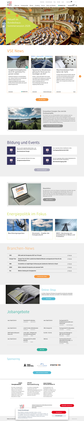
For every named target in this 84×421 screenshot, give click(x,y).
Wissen (31, 5)
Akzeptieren (59, 412)
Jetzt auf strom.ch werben (42, 372)
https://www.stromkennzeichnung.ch (34, 389)
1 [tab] (40, 95)
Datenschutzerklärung (22, 417)
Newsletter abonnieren (67, 405)
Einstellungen (58, 415)
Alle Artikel (48, 298)
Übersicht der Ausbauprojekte (53, 125)
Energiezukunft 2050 (70, 5)
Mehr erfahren (49, 199)
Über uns (17, 5)
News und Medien (51, 5)
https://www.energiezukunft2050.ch (18, 389)
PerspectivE (62, 5)
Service (43, 5)
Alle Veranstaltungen (42, 169)
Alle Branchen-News (42, 276)
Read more (18, 74)
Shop (55, 1)
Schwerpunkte (24, 5)
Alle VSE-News (42, 99)
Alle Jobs (42, 349)
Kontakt (58, 1)
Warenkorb (69, 1)
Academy (37, 5)
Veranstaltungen (49, 1)
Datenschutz (74, 418)
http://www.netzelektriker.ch (50, 389)
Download (42, 1)
